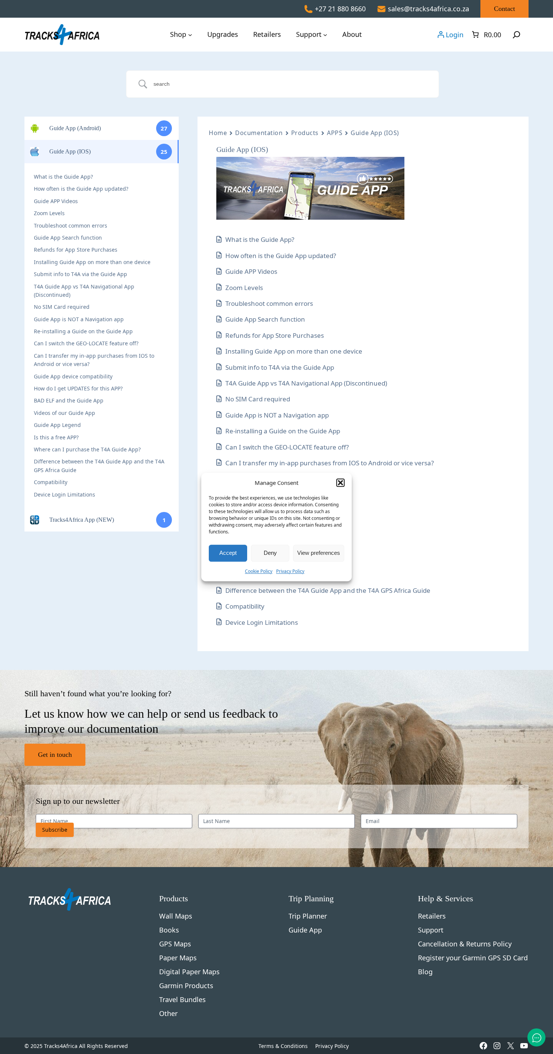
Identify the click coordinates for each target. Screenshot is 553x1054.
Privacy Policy (290, 571)
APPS (334, 133)
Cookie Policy (258, 571)
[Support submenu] (325, 34)
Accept (228, 553)
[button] (340, 483)
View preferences (318, 553)
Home (218, 133)
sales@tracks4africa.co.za (428, 8)
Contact (504, 8)
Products (305, 133)
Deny (270, 553)
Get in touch (55, 754)
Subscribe (54, 829)
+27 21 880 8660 (340, 8)
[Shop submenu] (190, 34)
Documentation (259, 133)
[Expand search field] (516, 35)
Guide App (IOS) (375, 133)
